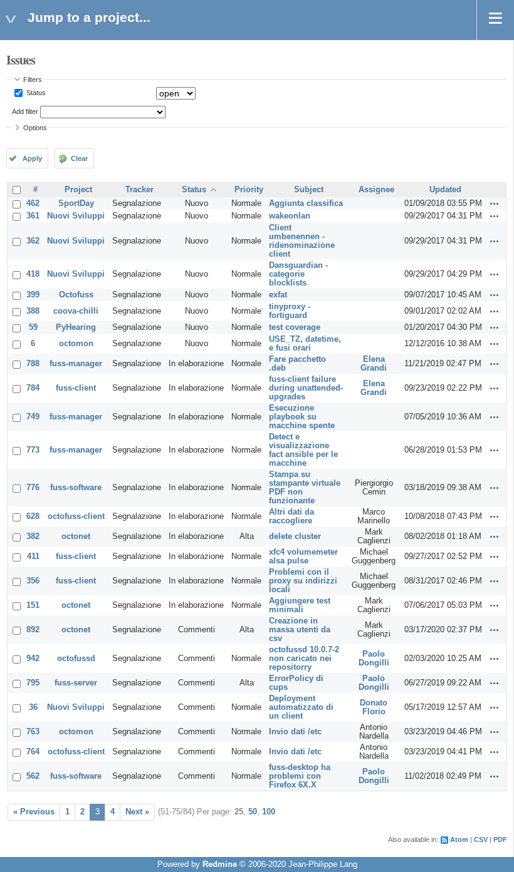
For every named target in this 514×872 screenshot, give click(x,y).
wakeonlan (289, 216)
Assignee (376, 189)
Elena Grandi (373, 363)
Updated (445, 189)
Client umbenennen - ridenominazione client (302, 241)
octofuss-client (76, 516)
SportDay (76, 203)
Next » (137, 812)
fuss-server (76, 683)
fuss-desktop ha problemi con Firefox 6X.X (299, 776)
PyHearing (76, 327)
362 (32, 241)
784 (32, 388)
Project (78, 189)
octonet (75, 536)
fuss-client (76, 388)
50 (252, 812)
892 (32, 629)
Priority (248, 189)
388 (32, 311)
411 (33, 556)
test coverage (294, 327)
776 (32, 487)
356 (32, 581)
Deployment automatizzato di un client (301, 707)
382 (32, 536)
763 (32, 731)
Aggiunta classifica (306, 203)
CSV (481, 839)
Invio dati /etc (295, 731)
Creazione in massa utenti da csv (299, 630)
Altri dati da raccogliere (291, 516)
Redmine (219, 864)
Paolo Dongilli (374, 658)
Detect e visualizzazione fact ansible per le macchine (303, 450)
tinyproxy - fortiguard (289, 311)
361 (32, 216)
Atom (459, 839)
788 (32, 363)
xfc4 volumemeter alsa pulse (303, 556)
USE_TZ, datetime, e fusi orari (305, 343)
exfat (278, 294)
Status (35, 92)
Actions (495, 203)
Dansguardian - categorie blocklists (298, 274)
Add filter (25, 111)
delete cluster (295, 536)
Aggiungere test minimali (299, 605)
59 (33, 327)
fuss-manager (76, 363)
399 (32, 294)
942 (32, 658)
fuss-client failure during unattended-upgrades (306, 388)
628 (32, 516)
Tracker (139, 189)
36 (33, 707)
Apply (32, 158)
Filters (32, 79)
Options (35, 127)
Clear (79, 158)
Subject (308, 189)
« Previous (34, 812)
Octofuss (76, 294)
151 (32, 605)
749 (32, 417)
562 (32, 776)
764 (32, 751)
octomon (76, 343)
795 (32, 683)
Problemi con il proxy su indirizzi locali (303, 581)
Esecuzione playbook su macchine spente (302, 417)
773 (32, 450)
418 (32, 274)
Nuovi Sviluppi (76, 216)
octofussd (76, 658)
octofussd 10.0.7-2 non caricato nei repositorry (304, 658)
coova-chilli (75, 311)
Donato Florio (373, 707)
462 (32, 203)
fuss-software (76, 487)
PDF (500, 839)
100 (268, 812)
